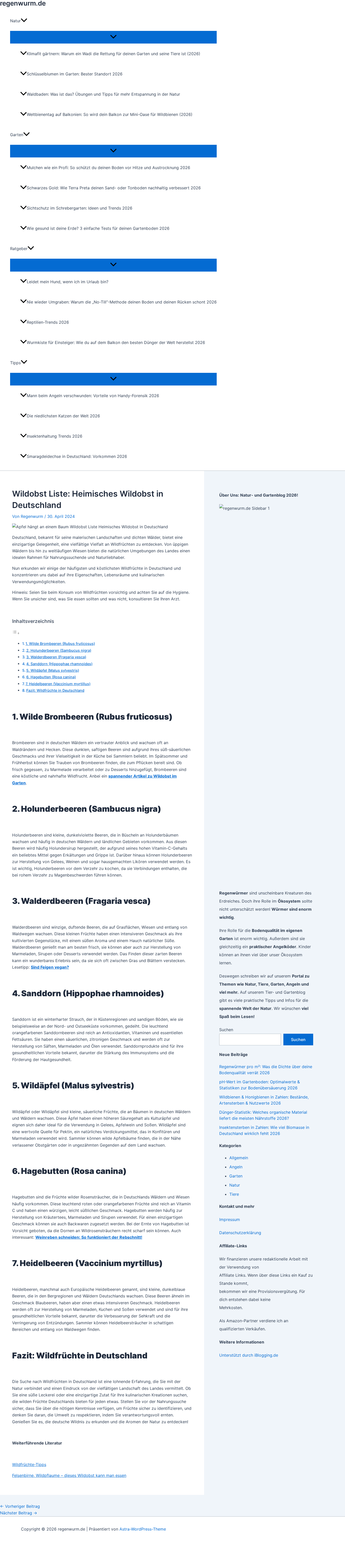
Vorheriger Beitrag (20, 1506)
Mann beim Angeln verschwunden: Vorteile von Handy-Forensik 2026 (93, 395)
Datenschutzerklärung (240, 1232)
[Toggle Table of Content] (16, 633)
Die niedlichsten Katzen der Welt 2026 (63, 415)
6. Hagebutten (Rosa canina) (51, 677)
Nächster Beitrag (18, 1512)
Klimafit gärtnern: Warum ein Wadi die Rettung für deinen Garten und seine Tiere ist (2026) (113, 53)
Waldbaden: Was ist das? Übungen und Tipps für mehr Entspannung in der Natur (103, 94)
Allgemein (238, 1157)
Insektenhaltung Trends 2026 (54, 436)
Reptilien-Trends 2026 (48, 322)
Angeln (235, 1166)
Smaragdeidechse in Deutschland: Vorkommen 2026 (77, 456)
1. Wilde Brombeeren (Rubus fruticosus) (60, 643)
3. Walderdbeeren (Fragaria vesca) (56, 657)
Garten (235, 1175)
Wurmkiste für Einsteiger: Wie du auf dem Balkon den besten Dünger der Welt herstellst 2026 (116, 342)
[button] (24, 21)
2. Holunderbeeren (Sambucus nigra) (58, 650)
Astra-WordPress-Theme (142, 1529)
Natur (234, 1185)
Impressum (229, 1219)
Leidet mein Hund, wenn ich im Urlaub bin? (67, 281)
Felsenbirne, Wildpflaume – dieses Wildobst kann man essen (69, 1475)
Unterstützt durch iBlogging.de (248, 1355)
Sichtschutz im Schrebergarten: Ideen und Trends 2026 (79, 208)
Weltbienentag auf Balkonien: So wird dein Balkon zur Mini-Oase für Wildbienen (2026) (109, 114)
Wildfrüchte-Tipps (29, 1464)
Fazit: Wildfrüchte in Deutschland (55, 690)
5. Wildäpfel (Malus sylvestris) (52, 670)
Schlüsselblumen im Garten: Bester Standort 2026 (74, 73)
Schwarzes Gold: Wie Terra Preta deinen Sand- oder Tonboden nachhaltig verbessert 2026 (114, 187)
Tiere (234, 1194)
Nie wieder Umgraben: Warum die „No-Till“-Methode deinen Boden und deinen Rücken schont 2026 (122, 301)
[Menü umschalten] (113, 37)
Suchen (226, 1029)
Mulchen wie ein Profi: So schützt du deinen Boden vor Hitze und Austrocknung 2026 (108, 167)
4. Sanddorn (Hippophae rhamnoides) (59, 664)
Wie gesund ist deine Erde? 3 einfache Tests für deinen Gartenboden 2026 (98, 228)
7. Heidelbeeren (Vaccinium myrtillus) (58, 684)
